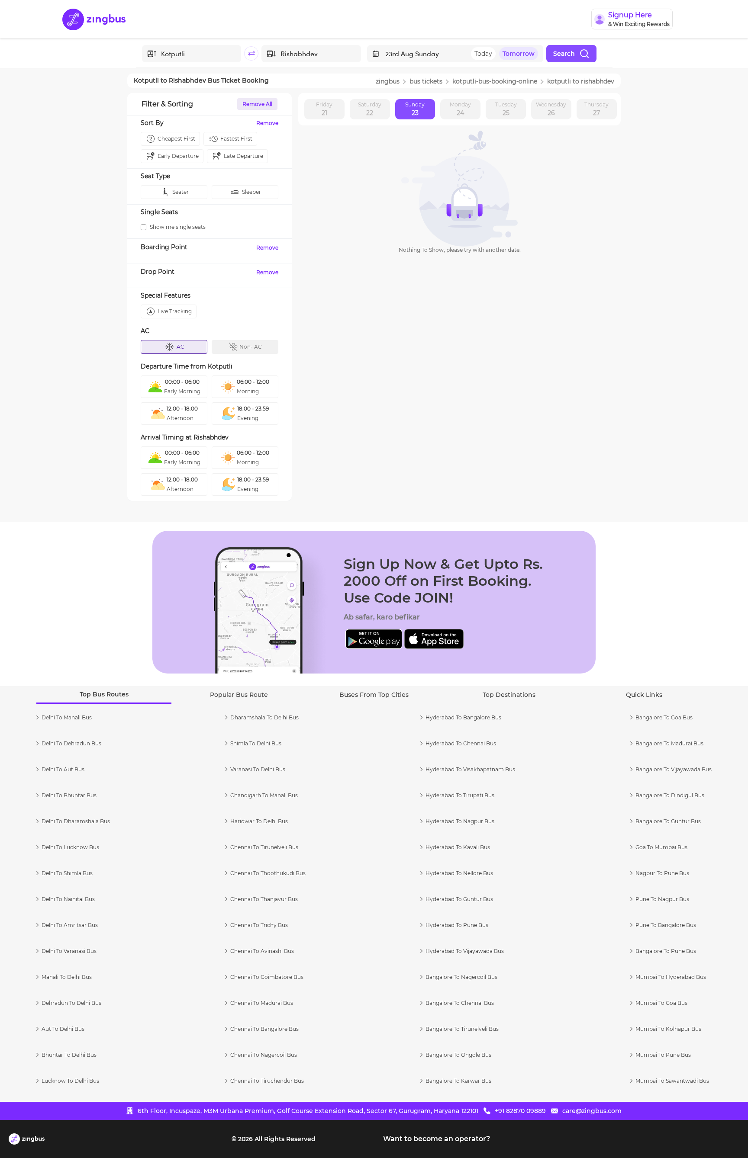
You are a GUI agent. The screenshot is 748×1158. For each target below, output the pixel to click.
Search (564, 54)
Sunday (415, 109)
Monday (460, 109)
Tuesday (506, 109)
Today (483, 54)
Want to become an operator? (436, 1139)
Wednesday (551, 109)
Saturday (369, 109)
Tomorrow (519, 54)
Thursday (596, 109)
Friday (324, 109)
